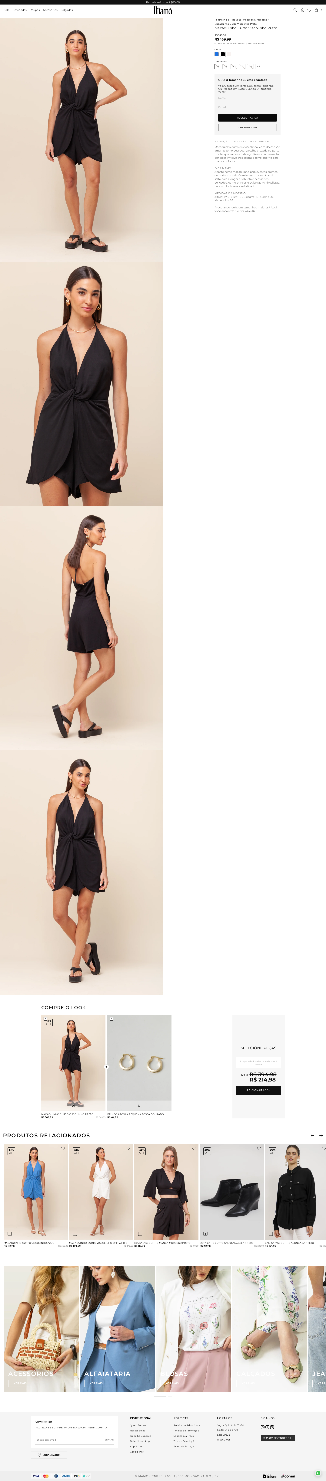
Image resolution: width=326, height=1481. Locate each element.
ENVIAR (109, 1439)
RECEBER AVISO (247, 117)
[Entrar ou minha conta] (302, 10)
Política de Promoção (186, 1430)
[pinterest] (272, 1427)
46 (258, 66)
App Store (136, 1446)
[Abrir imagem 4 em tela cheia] (81, 872)
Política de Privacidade (187, 1425)
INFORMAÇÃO (221, 141)
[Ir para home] (163, 10)
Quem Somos (138, 1425)
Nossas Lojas (137, 1430)
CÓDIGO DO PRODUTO (260, 141)
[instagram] (262, 1427)
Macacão (262, 19)
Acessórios (50, 10)
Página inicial (222, 19)
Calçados (67, 10)
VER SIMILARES (247, 127)
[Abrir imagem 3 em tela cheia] (81, 628)
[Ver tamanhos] (9, 1233)
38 (225, 66)
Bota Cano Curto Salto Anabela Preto (226, 1243)
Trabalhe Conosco (140, 1435)
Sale (6, 10)
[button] (318, 10)
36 (217, 66)
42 (242, 66)
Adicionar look (258, 1090)
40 (233, 66)
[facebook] (267, 1427)
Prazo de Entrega (184, 1446)
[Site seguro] (269, 1476)
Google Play (137, 1451)
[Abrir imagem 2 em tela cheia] (81, 384)
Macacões (249, 19)
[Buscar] (295, 10)
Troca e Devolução (184, 1441)
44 (250, 66)
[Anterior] (312, 1135)
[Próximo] (321, 1135)
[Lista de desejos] (309, 10)
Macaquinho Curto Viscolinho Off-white (98, 1243)
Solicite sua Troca (184, 1435)
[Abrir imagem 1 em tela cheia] (81, 140)
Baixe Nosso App (140, 1441)
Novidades (19, 10)
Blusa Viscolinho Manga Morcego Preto (162, 1243)
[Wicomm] (288, 1476)
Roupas (35, 10)
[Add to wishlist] (63, 1148)
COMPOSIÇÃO (238, 141)
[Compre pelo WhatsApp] (318, 1473)
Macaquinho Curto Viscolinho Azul (29, 1243)
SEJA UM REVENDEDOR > (278, 1438)
